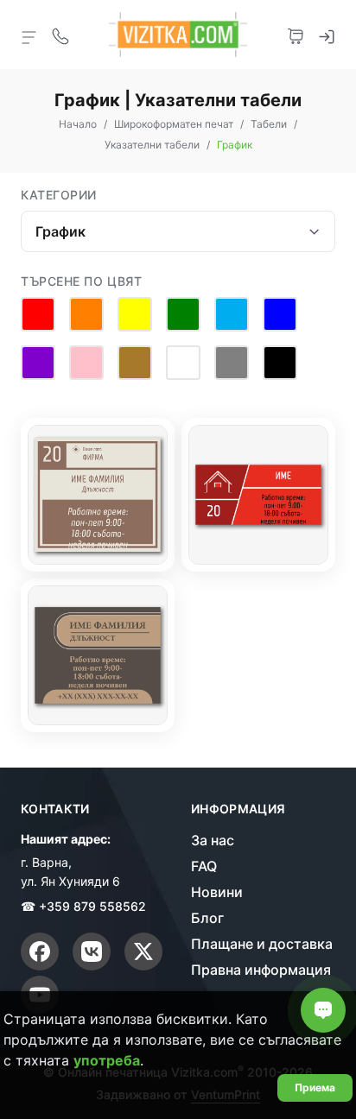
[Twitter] (143, 951)
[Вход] (326, 34)
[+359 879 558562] (60, 34)
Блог (207, 917)
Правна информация (261, 969)
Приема (315, 1087)
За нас (212, 840)
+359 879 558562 (92, 906)
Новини (217, 892)
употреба (106, 1060)
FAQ (204, 866)
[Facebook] (40, 951)
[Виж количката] (295, 34)
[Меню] (29, 36)
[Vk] (92, 951)
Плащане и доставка (262, 943)
